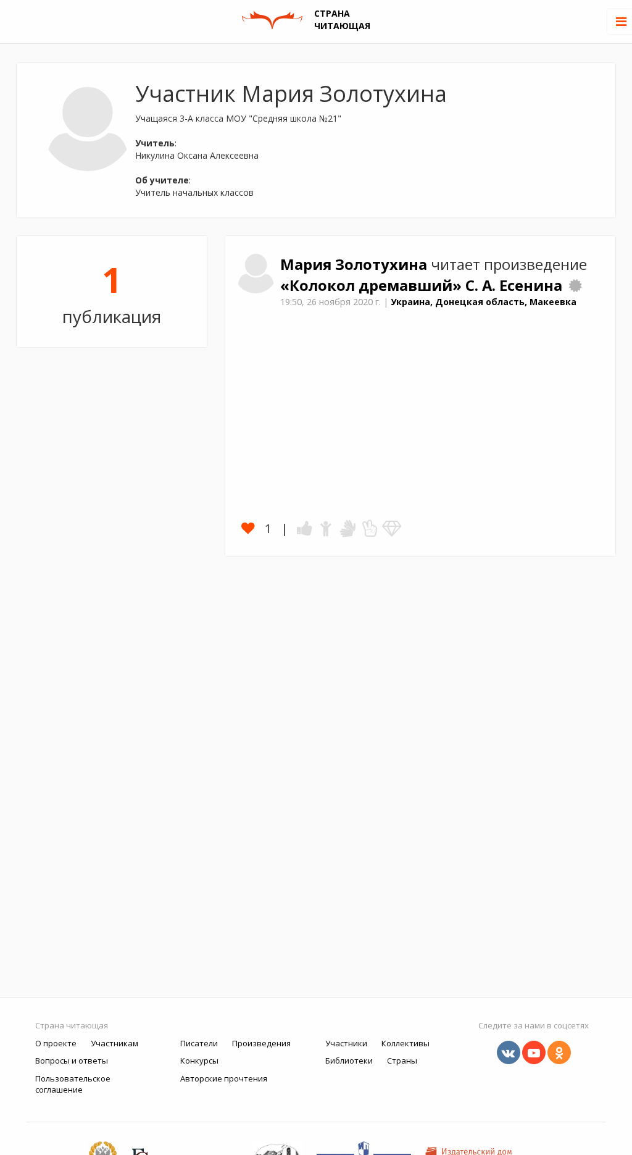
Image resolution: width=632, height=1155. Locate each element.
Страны (402, 1060)
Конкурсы (199, 1060)
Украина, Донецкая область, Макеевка (483, 302)
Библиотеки (349, 1060)
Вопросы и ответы (71, 1060)
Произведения (261, 1043)
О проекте (56, 1043)
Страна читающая (71, 1025)
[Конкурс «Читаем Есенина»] (575, 285)
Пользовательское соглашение (72, 1084)
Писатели (199, 1043)
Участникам (114, 1043)
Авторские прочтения (223, 1078)
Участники (346, 1043)
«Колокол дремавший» (372, 285)
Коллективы (405, 1043)
